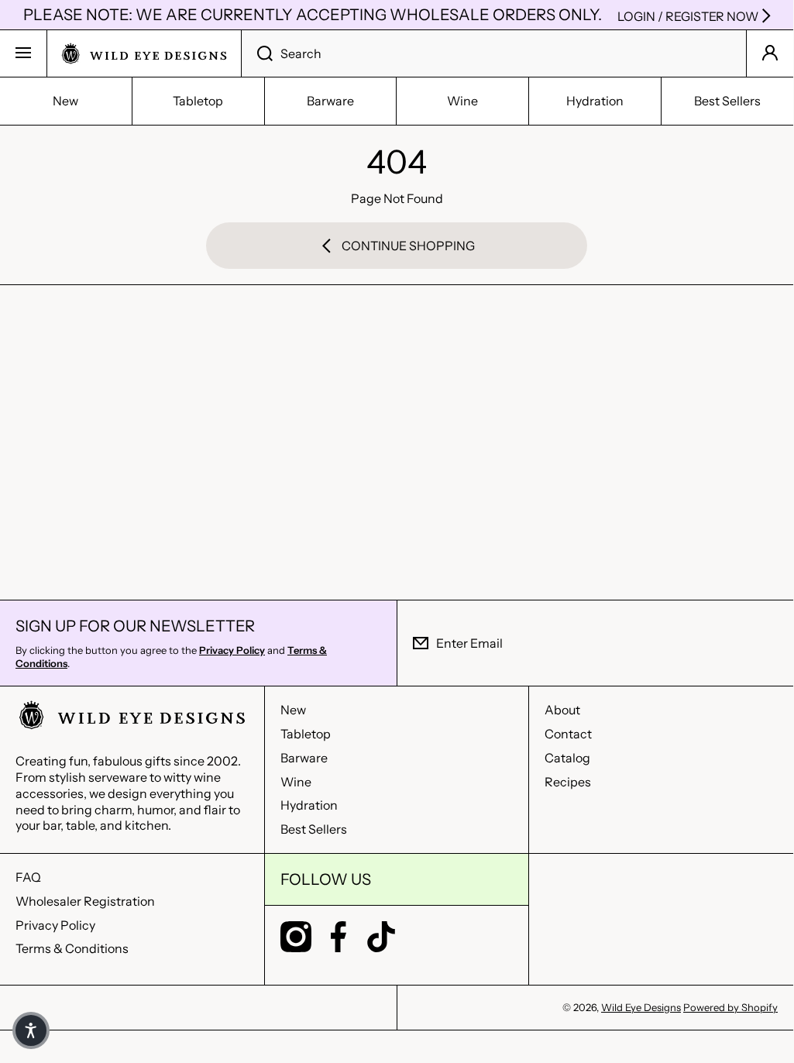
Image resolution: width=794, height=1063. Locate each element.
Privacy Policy (55, 925)
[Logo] (144, 53)
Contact (568, 733)
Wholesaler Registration (85, 901)
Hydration (309, 805)
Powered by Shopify (730, 1007)
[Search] (257, 53)
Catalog (567, 757)
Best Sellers (313, 829)
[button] (31, 1030)
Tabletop (305, 733)
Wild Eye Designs (641, 1007)
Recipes (568, 782)
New (293, 709)
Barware (304, 757)
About (562, 709)
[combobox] (494, 53)
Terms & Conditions (72, 948)
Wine (295, 782)
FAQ (28, 877)
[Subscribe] (770, 643)
